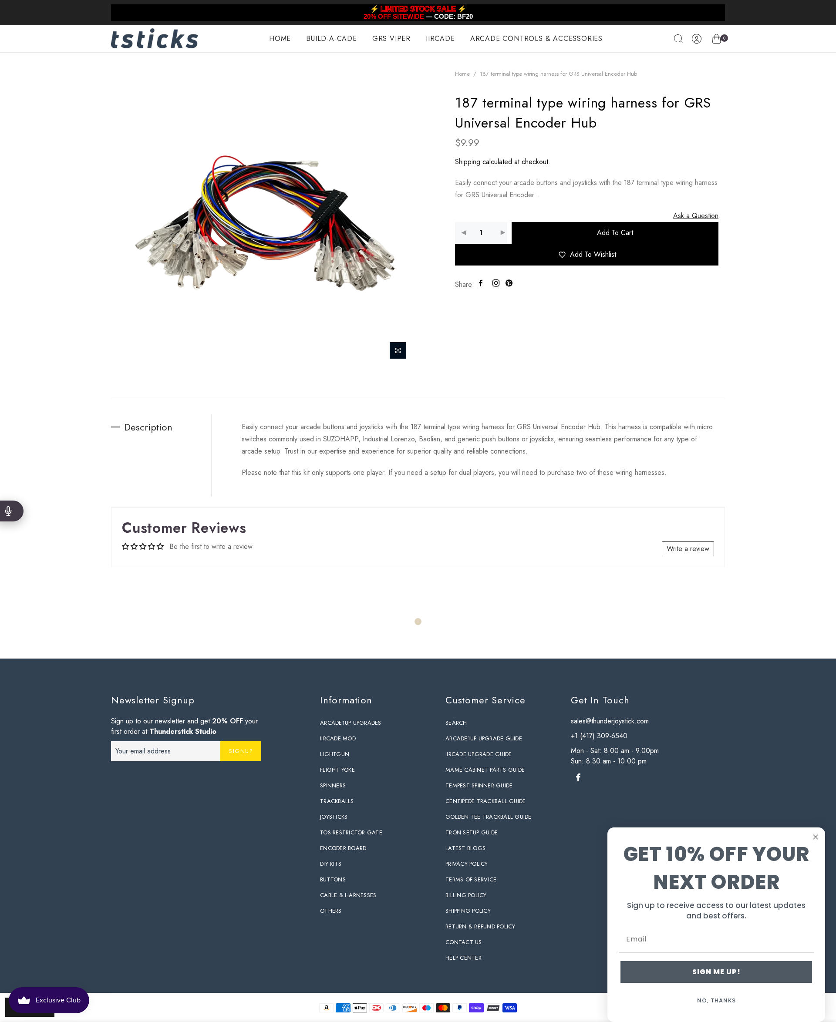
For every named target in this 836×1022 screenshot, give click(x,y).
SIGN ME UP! (716, 972)
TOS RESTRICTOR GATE (351, 832)
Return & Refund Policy (480, 926)
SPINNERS (333, 785)
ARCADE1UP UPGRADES (350, 723)
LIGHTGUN (334, 754)
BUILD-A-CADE (331, 39)
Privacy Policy (466, 864)
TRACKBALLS (337, 801)
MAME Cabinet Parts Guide (485, 770)
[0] (716, 40)
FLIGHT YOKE (337, 770)
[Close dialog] (815, 837)
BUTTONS (333, 879)
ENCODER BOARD (343, 848)
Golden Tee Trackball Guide (488, 817)
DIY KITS (330, 864)
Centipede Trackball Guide (485, 801)
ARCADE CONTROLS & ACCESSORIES (536, 39)
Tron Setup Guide (471, 832)
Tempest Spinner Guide (478, 785)
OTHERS (331, 911)
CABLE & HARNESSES (348, 895)
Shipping (467, 162)
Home (462, 74)
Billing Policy (466, 895)
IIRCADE (440, 39)
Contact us (463, 942)
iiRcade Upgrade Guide (478, 754)
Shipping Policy (468, 911)
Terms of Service (470, 879)
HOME (280, 39)
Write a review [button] (688, 549)
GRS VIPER (391, 39)
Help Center (463, 958)
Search (456, 723)
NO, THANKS (716, 1000)
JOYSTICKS (333, 817)
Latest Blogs (465, 848)
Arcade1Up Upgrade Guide (483, 738)
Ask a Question (695, 216)
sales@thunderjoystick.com (610, 721)
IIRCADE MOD (338, 738)
